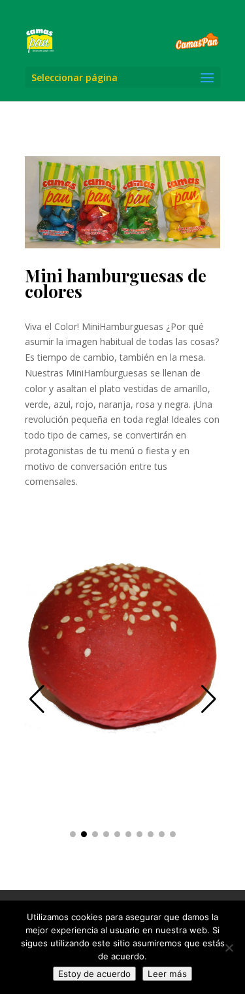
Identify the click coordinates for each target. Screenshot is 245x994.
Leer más (167, 974)
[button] (209, 699)
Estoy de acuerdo (94, 974)
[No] (228, 947)
